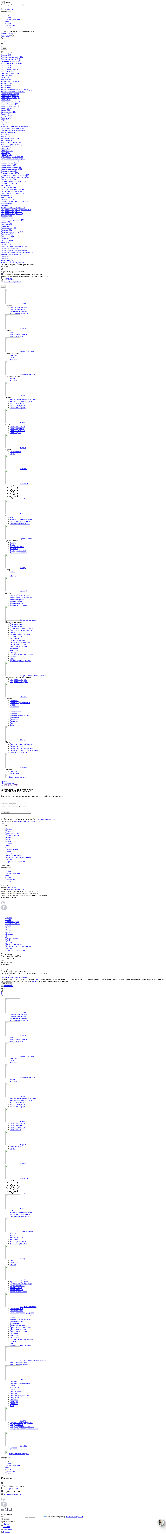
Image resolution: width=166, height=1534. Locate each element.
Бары (4, 206)
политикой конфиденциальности (27, 821)
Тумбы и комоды (9, 132)
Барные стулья (8, 112)
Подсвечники (8, 179)
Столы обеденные (10, 104)
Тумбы (5, 136)
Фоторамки (7, 185)
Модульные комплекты (11, 63)
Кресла (6, 65)
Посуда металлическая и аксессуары (17, 252)
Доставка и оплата (12, 19)
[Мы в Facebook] (6, 967)
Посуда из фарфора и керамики (15, 250)
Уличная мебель (9, 163)
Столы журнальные (10, 102)
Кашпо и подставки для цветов (15, 175)
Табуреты (6, 79)
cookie (37, 979)
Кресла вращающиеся (11, 69)
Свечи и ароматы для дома (13, 181)
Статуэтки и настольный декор (15, 177)
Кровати (6, 83)
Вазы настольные (10, 173)
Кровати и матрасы (10, 81)
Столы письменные (10, 106)
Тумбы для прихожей (11, 142)
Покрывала (7, 234)
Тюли (5, 242)
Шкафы (6, 147)
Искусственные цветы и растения (16, 210)
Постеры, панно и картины (13, 189)
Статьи (8, 23)
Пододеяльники (8, 228)
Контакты (9, 27)
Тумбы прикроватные (11, 145)
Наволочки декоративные (13, 220)
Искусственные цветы (11, 212)
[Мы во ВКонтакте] (2, 967)
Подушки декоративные (12, 232)
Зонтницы (6, 197)
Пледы (5, 226)
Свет (5, 122)
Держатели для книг (10, 187)
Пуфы (5, 77)
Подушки (6, 230)
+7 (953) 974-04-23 (8, 33)
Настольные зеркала (10, 98)
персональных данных (46, 819)
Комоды (6, 134)
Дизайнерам (10, 25)
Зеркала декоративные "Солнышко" (16, 90)
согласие (35, 981)
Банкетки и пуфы (10, 73)
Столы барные (8, 108)
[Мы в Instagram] (5, 967)
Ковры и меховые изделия (12, 263)
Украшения (7, 261)
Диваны (6, 55)
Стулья (6, 110)
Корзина (6, 1527)
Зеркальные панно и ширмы (13, 92)
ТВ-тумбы (7, 140)
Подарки (6, 256)
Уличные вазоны (8, 165)
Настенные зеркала (10, 96)
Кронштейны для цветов (12, 157)
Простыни (7, 240)
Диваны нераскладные (12, 57)
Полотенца (7, 236)
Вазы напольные (9, 171)
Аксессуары (7, 199)
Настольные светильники (13, 128)
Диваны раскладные (11, 59)
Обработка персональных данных (14, 977)
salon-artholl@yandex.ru (12, 282)
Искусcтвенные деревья (12, 214)
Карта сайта (5, 975)
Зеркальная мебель (10, 138)
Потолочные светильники (13, 130)
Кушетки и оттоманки (10, 61)
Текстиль (6, 216)
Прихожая (6, 118)
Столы (6, 100)
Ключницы (7, 195)
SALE (4, 120)
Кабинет (6, 1532)
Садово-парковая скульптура (13, 159)
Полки (5, 149)
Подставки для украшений (13, 193)
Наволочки (7, 218)
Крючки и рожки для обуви (13, 208)
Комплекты (7, 224)
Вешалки (6, 204)
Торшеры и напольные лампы (14, 126)
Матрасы (6, 85)
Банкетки (6, 75)
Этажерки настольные (11, 254)
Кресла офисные (9, 71)
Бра (5, 124)
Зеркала (6, 88)
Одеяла (5, 222)
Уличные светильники (11, 167)
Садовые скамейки (10, 161)
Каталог (6, 1524)
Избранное (7, 1529)
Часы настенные (9, 183)
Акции (8, 17)
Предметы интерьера (11, 169)
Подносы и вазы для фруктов (14, 246)
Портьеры (6, 238)
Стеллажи (7, 151)
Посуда (6, 244)
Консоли (6, 116)
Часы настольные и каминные (14, 201)
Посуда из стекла (9, 248)
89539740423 (6, 36)
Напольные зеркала (10, 94)
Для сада (6, 155)
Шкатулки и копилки (11, 191)
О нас (7, 21)
